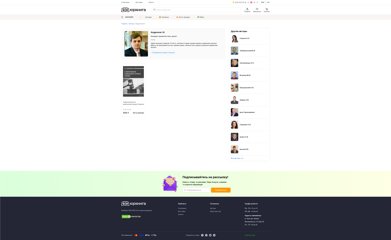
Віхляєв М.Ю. (245, 75)
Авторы (148, 17)
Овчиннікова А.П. (247, 63)
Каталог (129, 17)
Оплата (151, 2)
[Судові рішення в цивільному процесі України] (133, 81)
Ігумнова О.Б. (245, 125)
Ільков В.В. (244, 149)
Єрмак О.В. (244, 100)
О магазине (125, 2)
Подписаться (221, 190)
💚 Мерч (200, 17)
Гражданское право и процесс (164, 52)
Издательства (215, 211)
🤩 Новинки (164, 17)
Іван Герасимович (247, 112)
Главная (124, 24)
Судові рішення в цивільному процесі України (133, 103)
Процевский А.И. (247, 88)
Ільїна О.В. (244, 137)
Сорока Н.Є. (245, 38)
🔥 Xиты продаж (183, 17)
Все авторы (236, 158)
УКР (268, 2)
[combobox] (196, 9)
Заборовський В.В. (247, 51)
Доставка (139, 2)
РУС (262, 2)
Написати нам (250, 235)
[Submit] (154, 10)
